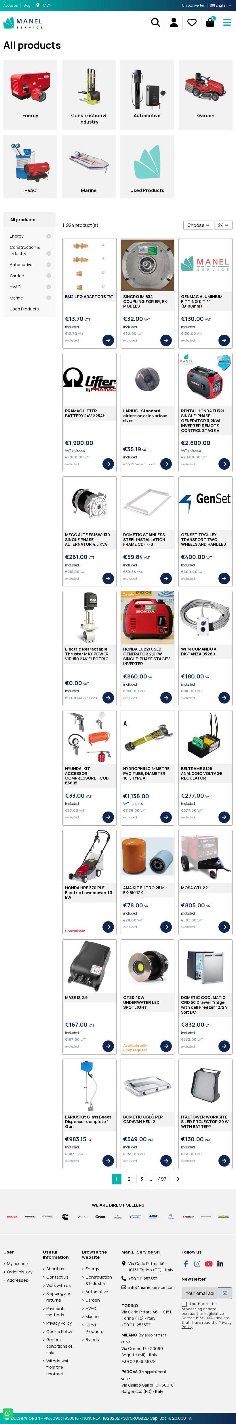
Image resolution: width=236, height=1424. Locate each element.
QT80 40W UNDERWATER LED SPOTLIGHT (141, 1002)
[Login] (173, 22)
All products (22, 219)
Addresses (17, 1280)
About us (10, 5)
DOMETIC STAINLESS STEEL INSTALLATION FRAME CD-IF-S (144, 539)
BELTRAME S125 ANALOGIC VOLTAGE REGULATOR (201, 773)
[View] (108, 340)
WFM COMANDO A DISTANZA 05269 (198, 651)
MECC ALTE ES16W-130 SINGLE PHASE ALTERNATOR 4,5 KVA (87, 539)
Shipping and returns (59, 1296)
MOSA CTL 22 (194, 887)
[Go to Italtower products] (118, 1216)
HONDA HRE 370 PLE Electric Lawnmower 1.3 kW (88, 892)
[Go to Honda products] (12, 1216)
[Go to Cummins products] (65, 1216)
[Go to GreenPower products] (223, 1216)
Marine (16, 298)
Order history (20, 1272)
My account (18, 1263)
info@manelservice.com (151, 1287)
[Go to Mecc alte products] (135, 1216)
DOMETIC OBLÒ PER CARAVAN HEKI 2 (143, 1119)
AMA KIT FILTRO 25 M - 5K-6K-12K (145, 890)
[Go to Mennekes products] (188, 1216)
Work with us (58, 1285)
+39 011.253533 (142, 1278)
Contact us (57, 1277)
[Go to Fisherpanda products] (82, 1216)
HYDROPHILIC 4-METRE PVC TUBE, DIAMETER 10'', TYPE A (146, 773)
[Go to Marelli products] (170, 1216)
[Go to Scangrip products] (206, 1216)
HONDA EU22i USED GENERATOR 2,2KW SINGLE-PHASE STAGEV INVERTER (146, 656)
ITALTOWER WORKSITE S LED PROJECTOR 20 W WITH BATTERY (205, 1121)
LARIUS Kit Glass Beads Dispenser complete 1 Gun (88, 1121)
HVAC (15, 286)
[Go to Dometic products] (29, 1216)
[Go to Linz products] (153, 1216)
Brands (92, 1339)
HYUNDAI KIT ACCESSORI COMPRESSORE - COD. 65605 (87, 776)
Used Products (24, 309)
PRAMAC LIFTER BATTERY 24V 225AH (85, 413)
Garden (17, 275)
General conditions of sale (59, 1346)
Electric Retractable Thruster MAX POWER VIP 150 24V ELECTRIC (87, 653)
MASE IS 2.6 (76, 997)
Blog (27, 5)
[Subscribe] (225, 1293)
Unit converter (193, 5)
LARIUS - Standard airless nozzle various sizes (145, 415)
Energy (17, 236)
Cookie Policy (59, 1331)
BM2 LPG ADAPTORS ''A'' (89, 296)
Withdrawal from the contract (57, 1367)
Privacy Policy (59, 1323)
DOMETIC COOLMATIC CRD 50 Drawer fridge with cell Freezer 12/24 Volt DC (204, 1005)
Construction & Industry (25, 250)
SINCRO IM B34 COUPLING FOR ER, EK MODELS (145, 301)
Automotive (21, 264)
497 (162, 1179)
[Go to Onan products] (100, 1216)
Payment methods (55, 1311)
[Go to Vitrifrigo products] (47, 1216)
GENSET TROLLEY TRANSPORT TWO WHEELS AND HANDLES (203, 539)
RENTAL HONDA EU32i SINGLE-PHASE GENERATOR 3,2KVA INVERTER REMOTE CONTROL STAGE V (202, 420)
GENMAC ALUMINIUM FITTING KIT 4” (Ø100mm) (201, 301)
